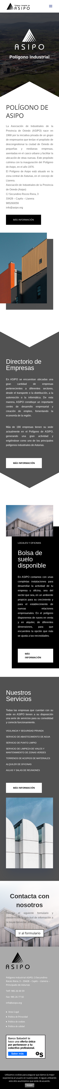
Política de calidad (16, 1026)
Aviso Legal (13, 1012)
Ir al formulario (29, 933)
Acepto (30, 1085)
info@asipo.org (14, 1002)
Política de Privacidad (18, 1017)
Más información (23, 219)
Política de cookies (16, 1021)
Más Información (24, 463)
